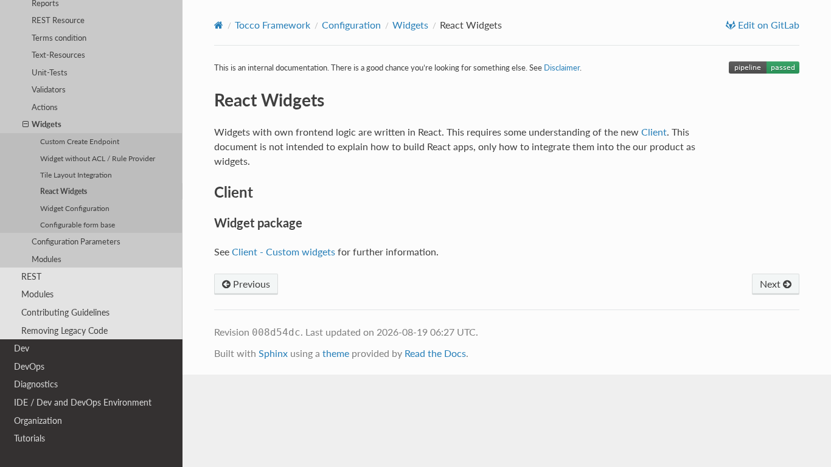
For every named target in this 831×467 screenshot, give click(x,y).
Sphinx (273, 353)
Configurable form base (77, 224)
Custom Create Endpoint (79, 141)
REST (31, 276)
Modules (46, 259)
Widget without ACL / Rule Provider (97, 158)
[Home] (218, 25)
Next (771, 283)
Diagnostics (36, 384)
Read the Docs (435, 353)
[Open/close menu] (26, 124)
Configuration (351, 24)
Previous (250, 283)
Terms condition (59, 38)
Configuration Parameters (76, 241)
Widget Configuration (75, 208)
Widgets (46, 124)
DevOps (29, 366)
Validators (49, 89)
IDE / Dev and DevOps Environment (82, 402)
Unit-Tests (50, 72)
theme (335, 353)
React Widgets (63, 191)
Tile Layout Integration (76, 174)
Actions (45, 107)
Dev (21, 348)
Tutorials (29, 438)
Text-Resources (58, 55)
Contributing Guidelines (65, 312)
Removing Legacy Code (64, 330)
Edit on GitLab (767, 25)
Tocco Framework (272, 24)
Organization (38, 420)
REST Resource (58, 20)
